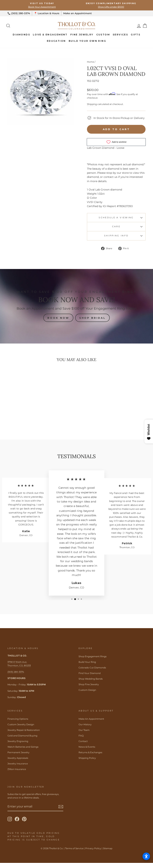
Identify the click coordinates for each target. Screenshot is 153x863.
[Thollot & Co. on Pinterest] (24, 819)
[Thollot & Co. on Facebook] (17, 819)
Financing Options (17, 718)
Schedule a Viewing (116, 217)
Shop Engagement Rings (93, 656)
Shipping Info (116, 235)
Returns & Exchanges (90, 752)
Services (120, 34)
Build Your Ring (87, 662)
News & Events (87, 746)
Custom (103, 34)
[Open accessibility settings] (146, 856)
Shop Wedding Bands (91, 678)
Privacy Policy (93, 848)
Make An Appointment (91, 718)
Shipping (92, 104)
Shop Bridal (92, 317)
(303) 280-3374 (15, 671)
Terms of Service (74, 848)
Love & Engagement (50, 34)
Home (90, 61)
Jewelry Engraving (17, 741)
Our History (85, 724)
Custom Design (87, 690)
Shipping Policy (87, 758)
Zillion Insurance (16, 769)
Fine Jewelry (81, 34)
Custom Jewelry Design (20, 724)
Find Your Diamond (90, 673)
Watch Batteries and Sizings (22, 746)
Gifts (135, 34)
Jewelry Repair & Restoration (23, 730)
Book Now (58, 317)
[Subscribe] (60, 806)
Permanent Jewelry (18, 752)
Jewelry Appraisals (17, 758)
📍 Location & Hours (46, 13)
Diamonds (21, 34)
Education (56, 41)
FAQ (81, 735)
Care (116, 226)
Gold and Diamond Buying (22, 735)
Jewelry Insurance (17, 763)
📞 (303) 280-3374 (18, 13)
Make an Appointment (77, 13)
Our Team (84, 730)
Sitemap (107, 848)
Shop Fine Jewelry (89, 684)
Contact (83, 741)
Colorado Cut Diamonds (92, 667)
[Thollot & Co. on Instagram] (9, 819)
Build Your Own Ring (87, 41)
